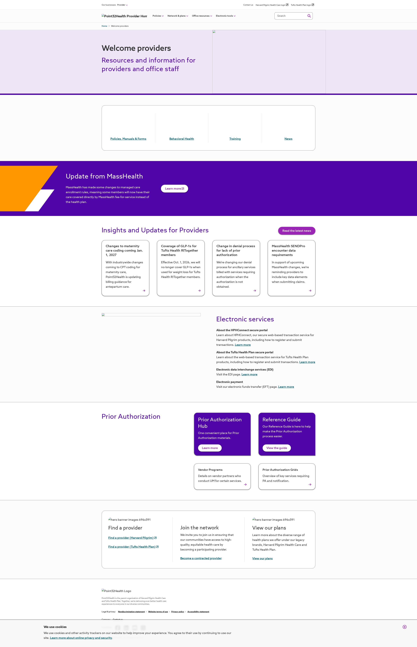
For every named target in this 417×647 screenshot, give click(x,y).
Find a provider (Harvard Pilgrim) (131, 538)
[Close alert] (403, 628)
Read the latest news (296, 230)
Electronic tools (224, 16)
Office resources (200, 16)
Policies (157, 16)
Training (235, 139)
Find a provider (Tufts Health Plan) (132, 546)
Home (104, 26)
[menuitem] (157, 15)
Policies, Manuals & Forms (128, 139)
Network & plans (177, 16)
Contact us (248, 5)
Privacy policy (177, 612)
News (288, 139)
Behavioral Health (181, 139)
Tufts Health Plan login (301, 5)
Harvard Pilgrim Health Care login (270, 5)
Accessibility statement (198, 612)
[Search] (309, 16)
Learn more (173, 188)
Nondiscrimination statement (131, 612)
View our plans (262, 558)
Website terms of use (158, 612)
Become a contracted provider (201, 558)
